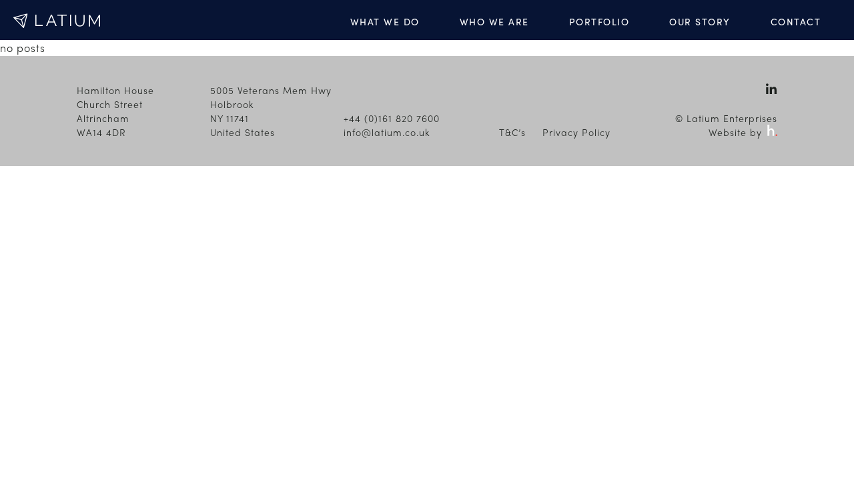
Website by (737, 132)
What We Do (385, 21)
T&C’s (512, 132)
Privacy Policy (576, 132)
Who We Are (494, 21)
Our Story (700, 21)
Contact (796, 21)
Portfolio (599, 21)
